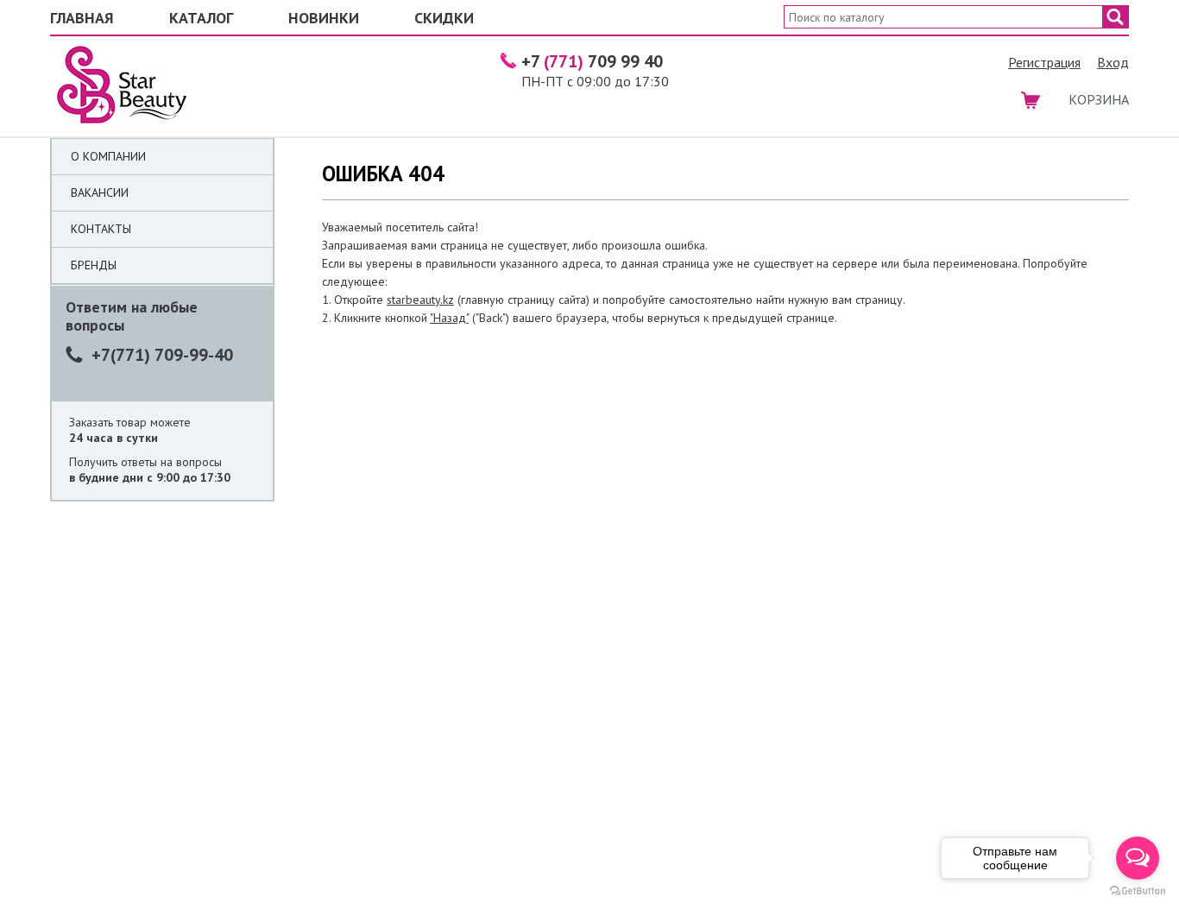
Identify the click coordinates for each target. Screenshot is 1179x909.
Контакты (101, 229)
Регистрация (1044, 62)
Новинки (323, 18)
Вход (1113, 62)
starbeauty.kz (420, 299)
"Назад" (449, 317)
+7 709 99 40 (592, 61)
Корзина (1099, 99)
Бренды (94, 265)
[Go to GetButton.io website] (1137, 891)
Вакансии (100, 192)
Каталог (201, 18)
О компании (108, 156)
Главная (82, 18)
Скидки (444, 18)
